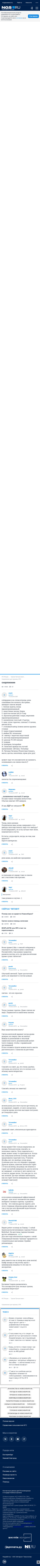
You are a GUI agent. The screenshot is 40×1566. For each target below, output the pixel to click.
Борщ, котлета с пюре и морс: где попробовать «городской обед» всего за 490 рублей (22, 1349)
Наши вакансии (8, 1478)
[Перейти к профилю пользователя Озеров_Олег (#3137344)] (4, 1279)
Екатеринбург (8, 1455)
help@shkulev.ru (18, 1526)
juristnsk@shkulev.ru (27, 1525)
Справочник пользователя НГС (15, 1425)
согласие (19, 18)
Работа (19, 2)
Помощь (6, 1482)
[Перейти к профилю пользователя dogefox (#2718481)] (4, 1255)
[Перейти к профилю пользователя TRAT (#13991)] (4, 817)
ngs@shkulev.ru (29, 1521)
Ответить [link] (5, 765)
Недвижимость (7, 2)
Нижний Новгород (10, 1458)
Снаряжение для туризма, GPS (11, 679)
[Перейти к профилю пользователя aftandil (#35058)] (4, 870)
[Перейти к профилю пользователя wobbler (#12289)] (4, 774)
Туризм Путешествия (17, 677)
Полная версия (8, 1421)
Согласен (33, 16)
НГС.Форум (5, 677)
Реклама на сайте (9, 1471)
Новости (29, 2)
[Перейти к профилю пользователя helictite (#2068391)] (4, 1192)
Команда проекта (10, 1475)
